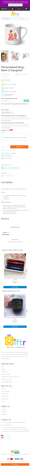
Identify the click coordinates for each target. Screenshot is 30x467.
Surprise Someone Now (15, 5)
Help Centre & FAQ (6, 379)
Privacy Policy (4, 393)
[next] (26, 271)
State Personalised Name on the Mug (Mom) (12, 123)
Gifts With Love (5, 74)
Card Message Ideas (6, 381)
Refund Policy (4, 398)
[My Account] (12, 9)
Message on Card (6, 130)
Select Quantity (5, 110)
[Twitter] (14, 168)
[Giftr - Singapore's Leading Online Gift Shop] (15, 13)
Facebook (3, 409)
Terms (2, 401)
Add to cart (19, 147)
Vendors (3, 369)
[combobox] (12, 18)
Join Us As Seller (5, 391)
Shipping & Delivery (6, 374)
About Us (3, 388)
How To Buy (4, 371)
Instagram (3, 411)
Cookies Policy (5, 396)
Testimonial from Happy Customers (10, 376)
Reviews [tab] (5, 232)
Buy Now (15, 464)
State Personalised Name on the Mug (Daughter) (13, 115)
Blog (2, 366)
